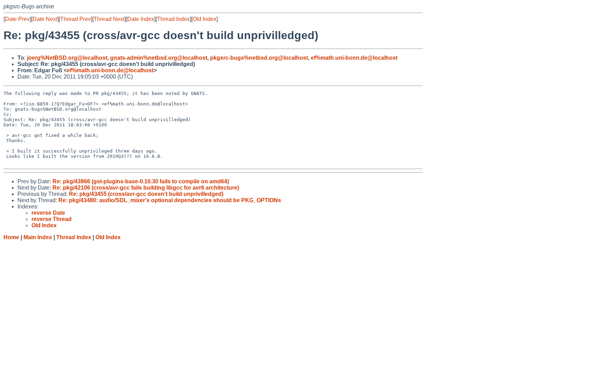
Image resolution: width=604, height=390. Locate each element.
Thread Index (173, 19)
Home (11, 237)
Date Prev (17, 19)
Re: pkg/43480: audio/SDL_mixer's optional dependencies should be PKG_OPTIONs (169, 200)
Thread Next (109, 19)
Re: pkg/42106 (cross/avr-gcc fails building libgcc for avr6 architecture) (145, 188)
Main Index (37, 237)
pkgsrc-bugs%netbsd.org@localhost (259, 58)
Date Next (45, 19)
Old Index (204, 19)
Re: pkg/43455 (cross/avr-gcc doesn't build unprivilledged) (146, 194)
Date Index (140, 19)
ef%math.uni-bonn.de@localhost (354, 58)
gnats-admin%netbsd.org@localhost (158, 58)
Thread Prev (75, 19)
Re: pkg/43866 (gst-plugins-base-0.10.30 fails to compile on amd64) (140, 181)
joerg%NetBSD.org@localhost (67, 58)
